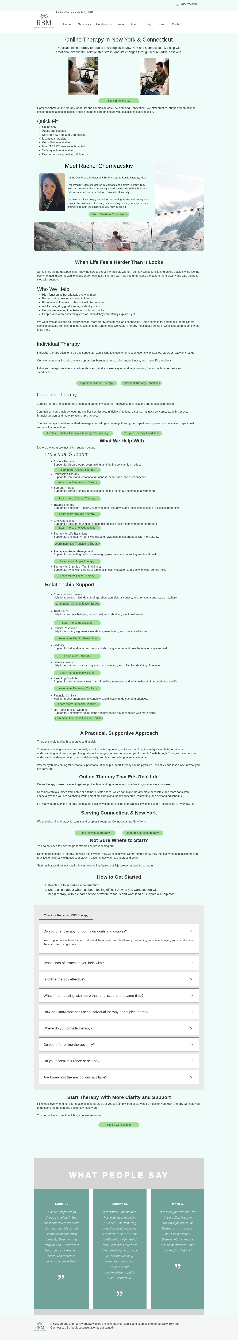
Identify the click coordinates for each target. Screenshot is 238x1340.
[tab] (66, 915)
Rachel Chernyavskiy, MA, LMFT (74, 12)
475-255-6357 (189, 4)
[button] (83, 24)
